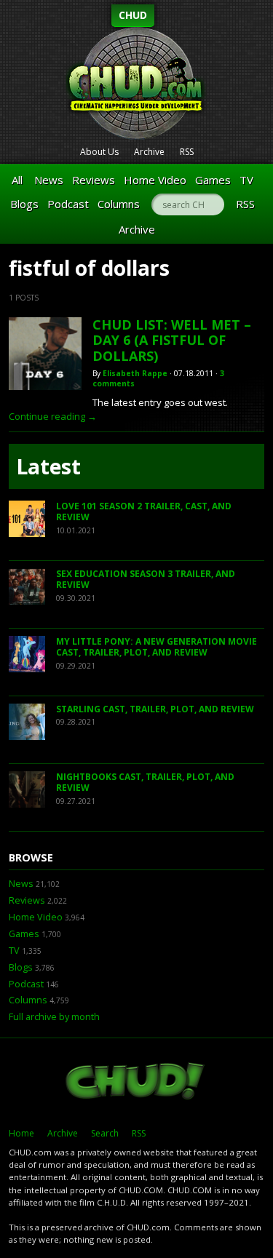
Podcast (68, 203)
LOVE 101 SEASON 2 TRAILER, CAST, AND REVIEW (144, 512)
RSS (187, 152)
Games (213, 179)
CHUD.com (136, 1082)
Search (105, 1133)
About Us (99, 152)
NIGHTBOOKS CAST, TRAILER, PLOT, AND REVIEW (145, 783)
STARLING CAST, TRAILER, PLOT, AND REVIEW (155, 709)
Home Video (155, 179)
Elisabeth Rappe (135, 373)
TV (246, 179)
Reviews (93, 179)
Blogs (24, 203)
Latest (48, 466)
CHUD (133, 15)
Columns (119, 203)
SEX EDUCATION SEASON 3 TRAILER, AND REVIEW (145, 580)
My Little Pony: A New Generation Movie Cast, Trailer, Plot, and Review (156, 647)
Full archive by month (54, 1017)
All (17, 179)
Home (21, 1133)
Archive (149, 152)
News (48, 179)
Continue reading (53, 416)
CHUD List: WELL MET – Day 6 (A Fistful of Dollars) (171, 340)
